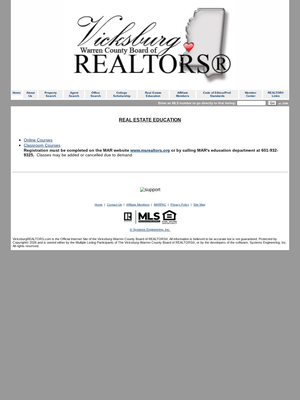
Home (17, 92)
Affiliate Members (182, 94)
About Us (30, 94)
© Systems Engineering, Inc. (150, 229)
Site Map (199, 204)
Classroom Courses (42, 145)
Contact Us (114, 204)
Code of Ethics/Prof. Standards (217, 94)
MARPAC (160, 204)
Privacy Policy (180, 204)
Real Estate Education (153, 94)
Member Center (250, 94)
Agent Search (74, 94)
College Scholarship (121, 94)
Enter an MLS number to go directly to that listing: (197, 103)
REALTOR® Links (276, 94)
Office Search (96, 94)
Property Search (51, 94)
